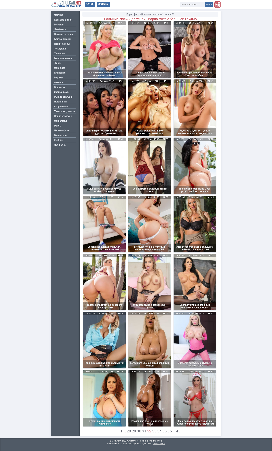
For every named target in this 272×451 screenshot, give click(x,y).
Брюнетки (59, 87)
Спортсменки (61, 106)
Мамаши (58, 24)
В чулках (58, 77)
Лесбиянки (60, 29)
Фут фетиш (60, 145)
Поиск (209, 4)
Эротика (103, 4)
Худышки (59, 53)
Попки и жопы (62, 43)
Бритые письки (62, 39)
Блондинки (60, 72)
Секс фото (59, 68)
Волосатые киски (63, 34)
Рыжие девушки (63, 96)
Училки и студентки (64, 111)
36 (170, 431)
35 (164, 431)
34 (159, 431)
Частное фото (61, 130)
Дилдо (57, 63)
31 (144, 431)
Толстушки (60, 48)
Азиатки (58, 82)
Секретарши (60, 121)
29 (134, 431)
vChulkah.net (132, 441)
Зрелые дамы (61, 92)
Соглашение (159, 443)
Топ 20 (90, 4)
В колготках (60, 135)
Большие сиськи (63, 19)
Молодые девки (63, 58)
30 (139, 431)
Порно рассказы (63, 116)
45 (178, 431)
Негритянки (60, 101)
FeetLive (58, 140)
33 (154, 431)
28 (129, 431)
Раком (57, 125)
